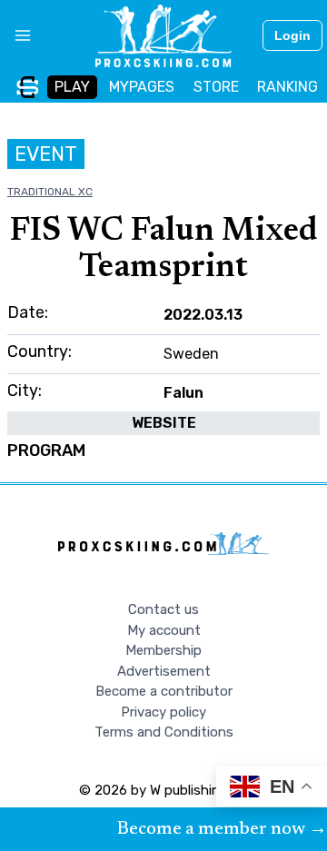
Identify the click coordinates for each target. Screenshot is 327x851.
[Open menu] (16, 35)
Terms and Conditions (163, 732)
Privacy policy (163, 712)
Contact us (163, 609)
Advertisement (164, 671)
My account (164, 630)
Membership (163, 650)
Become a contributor (164, 691)
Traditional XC (50, 191)
